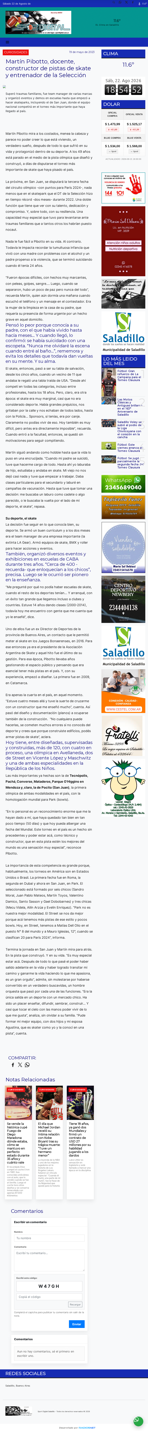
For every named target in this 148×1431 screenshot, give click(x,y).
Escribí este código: (26, 1278)
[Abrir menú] (7, 42)
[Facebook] (134, 4)
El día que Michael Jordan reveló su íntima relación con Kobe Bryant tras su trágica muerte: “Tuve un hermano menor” (49, 1139)
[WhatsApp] (121, 4)
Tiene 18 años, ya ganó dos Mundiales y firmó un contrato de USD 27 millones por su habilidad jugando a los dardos (80, 1139)
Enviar (76, 1324)
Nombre (18, 1232)
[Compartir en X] (20, 1065)
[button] (115, 4)
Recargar (75, 1304)
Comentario (20, 1246)
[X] (128, 4)
